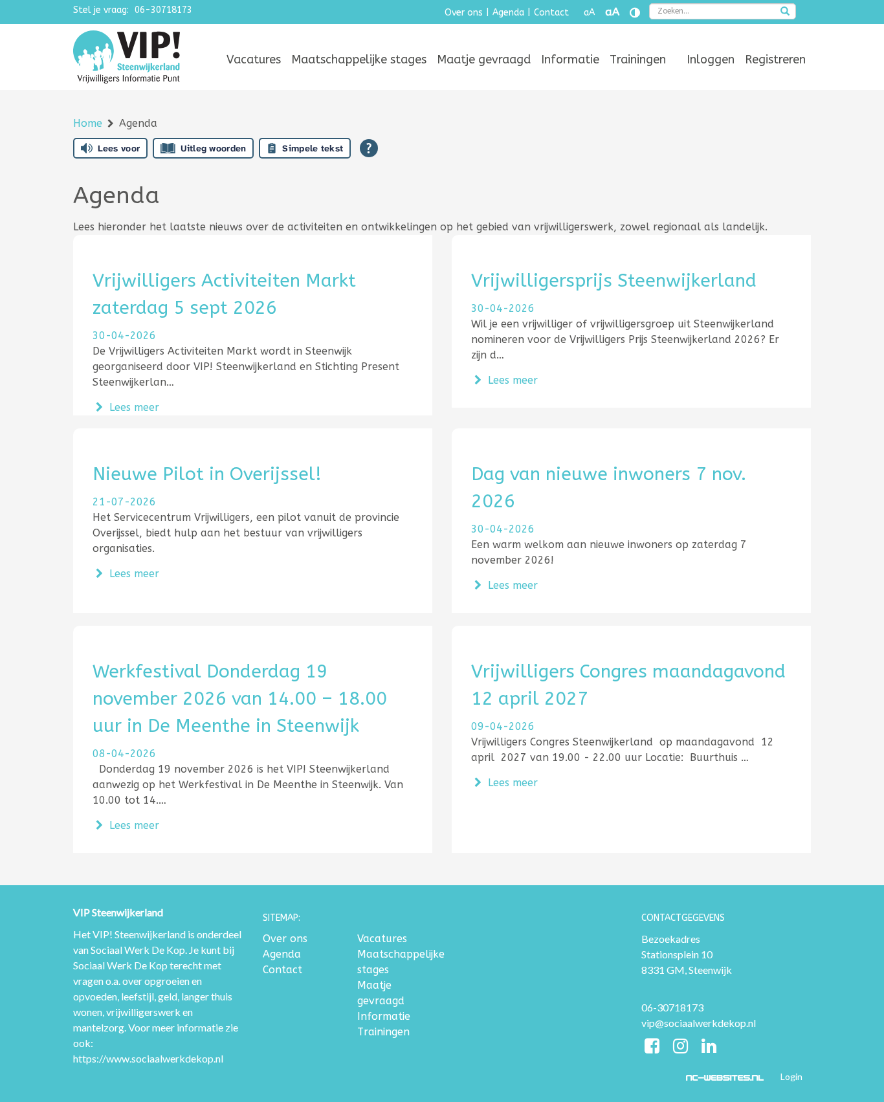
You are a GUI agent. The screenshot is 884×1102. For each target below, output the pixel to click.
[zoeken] (785, 12)
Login (791, 1076)
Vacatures (254, 59)
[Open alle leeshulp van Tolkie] (369, 148)
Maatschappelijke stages (358, 59)
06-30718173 (163, 10)
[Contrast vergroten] (635, 12)
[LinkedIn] (709, 1048)
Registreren (775, 59)
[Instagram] (681, 1048)
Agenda (508, 12)
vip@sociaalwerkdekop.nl (698, 1023)
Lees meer (132, 407)
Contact (551, 12)
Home (89, 123)
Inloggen (711, 59)
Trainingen (638, 59)
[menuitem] (253, 59)
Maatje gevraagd (484, 59)
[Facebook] (653, 1048)
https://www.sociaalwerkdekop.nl (148, 1058)
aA (589, 12)
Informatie (570, 59)
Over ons (464, 12)
